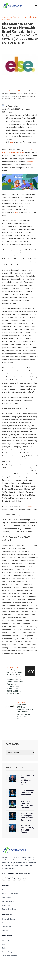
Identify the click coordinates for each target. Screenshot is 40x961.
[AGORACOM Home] (14, 850)
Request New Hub (8, 901)
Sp (14, 879)
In (18, 879)
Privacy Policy (7, 952)
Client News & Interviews (17, 91)
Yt (23, 879)
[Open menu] (35, 4)
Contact (5, 930)
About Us (5, 940)
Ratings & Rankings (9, 909)
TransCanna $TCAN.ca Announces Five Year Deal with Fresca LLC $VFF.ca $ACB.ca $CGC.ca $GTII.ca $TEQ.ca (25, 710)
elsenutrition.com (29, 506)
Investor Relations (8, 919)
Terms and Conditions (10, 956)
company (29, 162)
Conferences (6, 897)
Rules (4, 948)
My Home (5, 890)
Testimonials (6, 927)
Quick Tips (6, 905)
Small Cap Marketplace (10, 894)
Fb (9, 879)
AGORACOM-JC (14, 17)
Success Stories (7, 923)
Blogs (4, 944)
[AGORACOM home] (12, 5)
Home (4, 91)
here (11, 142)
